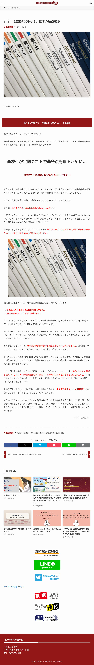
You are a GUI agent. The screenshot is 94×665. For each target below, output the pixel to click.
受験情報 (9, 27)
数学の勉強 (60, 433)
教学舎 (19, 433)
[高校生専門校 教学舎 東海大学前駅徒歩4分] (47, 3)
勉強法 (26, 433)
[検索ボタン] (91, 3)
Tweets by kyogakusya (14, 587)
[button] (11, 445)
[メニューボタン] (3, 3)
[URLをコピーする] (83, 445)
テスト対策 (34, 433)
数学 (41, 433)
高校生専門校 (49, 433)
